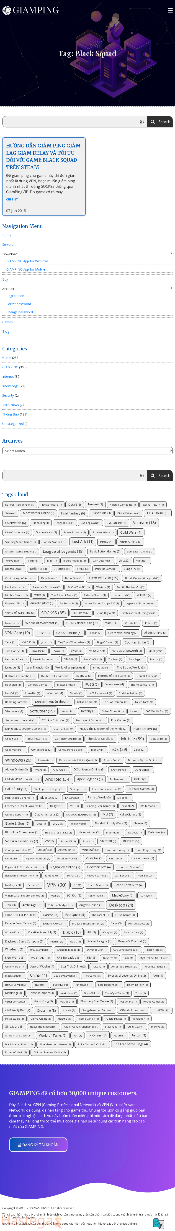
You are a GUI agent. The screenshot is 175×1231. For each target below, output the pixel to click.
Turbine (43, 633)
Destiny (88, 711)
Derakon (12, 858)
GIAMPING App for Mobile (25, 269)
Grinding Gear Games (100, 806)
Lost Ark (82, 541)
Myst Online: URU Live (154, 958)
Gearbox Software (47, 587)
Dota (41, 823)
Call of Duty (16, 789)
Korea (69, 1010)
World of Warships (19, 613)
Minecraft (90, 850)
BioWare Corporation (19, 676)
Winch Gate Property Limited (24, 895)
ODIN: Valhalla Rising (82, 623)
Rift (92, 932)
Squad (87, 841)
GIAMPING (10, 367)
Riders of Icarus (95, 595)
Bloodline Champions (21, 832)
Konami (68, 711)
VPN (57, 884)
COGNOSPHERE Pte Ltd (20, 915)
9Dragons (110, 932)
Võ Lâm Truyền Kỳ (21, 841)
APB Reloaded (68, 958)
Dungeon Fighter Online (144, 760)
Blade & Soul (17, 823)
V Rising (142, 560)
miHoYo (157, 1026)
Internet (8, 376)
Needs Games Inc (45, 659)
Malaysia (64, 1018)
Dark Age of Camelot (90, 720)
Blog (5, 331)
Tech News (10, 405)
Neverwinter (89, 832)
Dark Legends (102, 560)
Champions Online (18, 850)
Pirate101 (91, 993)
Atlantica (83, 676)
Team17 (56, 941)
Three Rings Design (148, 850)
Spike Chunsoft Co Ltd (92, 1044)
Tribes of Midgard (60, 905)
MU (108, 814)
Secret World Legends (20, 720)
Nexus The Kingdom (43, 1026)
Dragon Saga (14, 568)
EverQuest (75, 914)
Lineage (12, 667)
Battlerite (159, 739)
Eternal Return (153, 504)
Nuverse (11, 623)
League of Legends (63, 551)
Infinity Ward (79, 823)
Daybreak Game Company (24, 941)
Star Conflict (93, 659)
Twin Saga (136, 659)
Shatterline (119, 769)
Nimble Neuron (16, 595)
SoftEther (42, 711)
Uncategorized (13, 423)
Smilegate (77, 789)
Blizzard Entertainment (88, 923)
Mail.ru (156, 659)
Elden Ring (41, 522)
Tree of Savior (142, 858)
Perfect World (99, 797)
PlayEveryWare (51, 504)
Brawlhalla (113, 1026)
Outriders (116, 858)
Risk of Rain (96, 895)
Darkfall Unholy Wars (111, 823)
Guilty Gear (135, 1026)
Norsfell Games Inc (123, 504)
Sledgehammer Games (97, 1010)
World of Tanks (53, 1035)
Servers (7, 244)
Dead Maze (49, 578)
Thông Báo (10, 414)
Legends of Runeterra (140, 603)
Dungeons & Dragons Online (25, 728)
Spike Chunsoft (113, 711)
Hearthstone (37, 739)
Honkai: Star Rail (53, 542)
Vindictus (94, 858)
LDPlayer (147, 895)
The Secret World (130, 667)
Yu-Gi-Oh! (60, 769)
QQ (77, 885)
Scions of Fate (63, 729)
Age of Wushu (42, 966)
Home (6, 235)
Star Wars (14, 711)
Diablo (72, 932)
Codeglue (12, 738)
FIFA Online (158, 513)
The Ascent (100, 915)
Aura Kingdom (41, 603)
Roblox (151, 623)
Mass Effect (146, 875)
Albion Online (16, 769)
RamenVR (68, 841)
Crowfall (131, 623)
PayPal (127, 806)
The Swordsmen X (116, 702)
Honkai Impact (15, 587)
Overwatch (15, 523)
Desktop (121, 905)
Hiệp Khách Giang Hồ (19, 797)
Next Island (68, 993)
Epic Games (120, 720)
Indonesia (113, 832)
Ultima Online (41, 1018)
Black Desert (145, 729)
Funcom (139, 1035)
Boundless (13, 684)
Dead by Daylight (65, 975)
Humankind (121, 595)
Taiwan (94, 633)
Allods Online (155, 633)
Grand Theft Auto (128, 885)
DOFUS (140, 779)
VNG (74, 806)
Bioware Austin (67, 684)
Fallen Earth (144, 702)
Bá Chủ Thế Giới (78, 587)
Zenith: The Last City (130, 587)
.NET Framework (100, 693)
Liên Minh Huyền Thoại (52, 701)
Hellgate (56, 806)
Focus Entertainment (106, 789)
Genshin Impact (41, 993)
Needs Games (98, 885)
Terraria (73, 875)
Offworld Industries (133, 1010)
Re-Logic (135, 832)
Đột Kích (74, 895)
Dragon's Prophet (132, 941)
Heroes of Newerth (127, 651)
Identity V (156, 651)
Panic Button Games (105, 551)
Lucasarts (45, 760)
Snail (128, 958)
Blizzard (131, 841)
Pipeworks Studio (38, 858)
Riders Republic (74, 560)
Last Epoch (123, 875)
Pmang (40, 769)
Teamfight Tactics (117, 993)
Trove (141, 993)
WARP (39, 595)
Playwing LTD (14, 603)
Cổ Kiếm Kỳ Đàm (17, 1010)
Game (6, 357)
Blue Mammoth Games (55, 1044)
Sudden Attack (103, 532)
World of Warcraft (42, 623)
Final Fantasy (73, 513)
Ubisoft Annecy (147, 676)
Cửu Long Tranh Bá (126, 949)
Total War (161, 1010)
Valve (139, 749)
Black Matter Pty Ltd (19, 1044)
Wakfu (75, 941)
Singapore (14, 1026)
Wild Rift (144, 595)
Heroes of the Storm (114, 676)
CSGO (58, 651)
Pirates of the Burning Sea (139, 613)
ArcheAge (31, 905)
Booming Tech (137, 984)
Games (7, 322)
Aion (158, 975)
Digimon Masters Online (49, 1052)
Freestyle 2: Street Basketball (24, 806)
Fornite (34, 560)
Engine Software (142, 684)
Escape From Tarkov (20, 923)
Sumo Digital (105, 613)
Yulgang (99, 966)
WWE (55, 895)
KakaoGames (130, 814)
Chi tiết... (13, 199)
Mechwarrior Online (38, 513)
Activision (66, 850)
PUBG (92, 684)
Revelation (140, 1018)
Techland (98, 749)
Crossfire (46, 1010)
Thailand (115, 659)
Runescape (83, 984)
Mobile (132, 739)
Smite (82, 569)
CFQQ (57, 823)
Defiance (38, 569)
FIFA (91, 958)
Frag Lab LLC (65, 522)
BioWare (38, 651)
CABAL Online (69, 633)
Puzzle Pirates (116, 1018)
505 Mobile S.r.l (157, 711)
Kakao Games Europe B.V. (102, 603)
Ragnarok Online (65, 867)
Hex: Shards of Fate (58, 832)
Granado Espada (68, 949)
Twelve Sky (13, 560)
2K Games (81, 613)
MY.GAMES (97, 651)
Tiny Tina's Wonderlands (74, 642)
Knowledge (10, 386)
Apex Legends (90, 779)
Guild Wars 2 (14, 966)
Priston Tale (154, 949)
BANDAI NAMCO (54, 923)
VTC (49, 841)
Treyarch (110, 958)
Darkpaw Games (39, 684)
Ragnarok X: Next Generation (24, 867)
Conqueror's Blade (71, 749)
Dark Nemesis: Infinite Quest (78, 760)
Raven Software (75, 532)
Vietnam (144, 522)
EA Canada (73, 797)
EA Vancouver (96, 949)
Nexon (140, 823)
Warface (103, 587)
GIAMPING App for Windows (27, 261)
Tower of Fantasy (117, 850)
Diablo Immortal (46, 814)
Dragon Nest (46, 532)
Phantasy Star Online (96, 1001)
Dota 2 (74, 504)
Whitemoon (149, 806)
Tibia (10, 905)
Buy (5, 279)
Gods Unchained (130, 693)
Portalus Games (106, 568)
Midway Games (97, 875)
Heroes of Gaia (15, 659)
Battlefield (52, 875)
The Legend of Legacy (48, 789)
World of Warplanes (70, 667)
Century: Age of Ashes (19, 578)
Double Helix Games (55, 676)
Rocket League (99, 941)
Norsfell (11, 693)
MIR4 (52, 560)
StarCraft (108, 841)
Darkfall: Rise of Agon (19, 504)
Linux (124, 560)
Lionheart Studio (129, 867)
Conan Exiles (41, 749)
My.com (123, 797)
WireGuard (14, 949)
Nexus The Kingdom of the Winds (103, 728)
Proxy (106, 542)
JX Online (98, 1035)
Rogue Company (16, 984)
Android (57, 779)
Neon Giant (73, 578)
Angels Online (90, 905)
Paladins (156, 832)
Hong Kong (43, 1001)
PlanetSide (101, 513)
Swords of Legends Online (127, 975)
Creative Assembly (42, 932)
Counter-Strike (138, 642)
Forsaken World (68, 858)
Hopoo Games (153, 1001)
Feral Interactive (155, 966)
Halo (134, 711)
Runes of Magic (16, 1052)
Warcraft (55, 693)
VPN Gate (17, 632)
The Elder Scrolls (101, 739)
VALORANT (40, 958)
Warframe (115, 684)
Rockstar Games (141, 789)
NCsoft (40, 984)
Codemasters (14, 749)
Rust (77, 1035)
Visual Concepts (16, 1001)
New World (14, 958)
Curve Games (125, 915)
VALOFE (28, 642)
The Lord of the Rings (131, 1044)
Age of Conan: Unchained (81, 1026)
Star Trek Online (73, 966)
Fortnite (60, 985)
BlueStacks (49, 797)
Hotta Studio (14, 1018)
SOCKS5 (53, 613)
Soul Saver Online (139, 551)
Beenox (34, 885)
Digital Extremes (128, 513)
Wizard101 (13, 932)
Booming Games (16, 702)
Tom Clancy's (14, 651)
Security (8, 395)
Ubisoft (44, 850)
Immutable (101, 667)
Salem (10, 513)
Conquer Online (68, 739)
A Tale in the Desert (18, 1035)
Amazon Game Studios (20, 551)
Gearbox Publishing (122, 633)
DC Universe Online (89, 769)
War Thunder (38, 667)
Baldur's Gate (133, 932)
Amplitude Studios (124, 966)
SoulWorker (118, 779)
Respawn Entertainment (21, 875)
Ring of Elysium (107, 642)
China (38, 975)
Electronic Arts (99, 867)
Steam (70, 659)
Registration (15, 296)
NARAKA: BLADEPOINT (81, 814)
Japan (46, 642)
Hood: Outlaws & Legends (142, 578)
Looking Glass (90, 522)
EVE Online (116, 523)
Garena (50, 915)
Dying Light (143, 769)
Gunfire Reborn (16, 814)
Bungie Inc (132, 568)
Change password (19, 312)
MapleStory (123, 895)
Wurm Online (130, 542)
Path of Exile (103, 577)
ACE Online (128, 1001)
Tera (10, 642)
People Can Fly (88, 1018)
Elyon (76, 651)
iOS (119, 749)
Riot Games (92, 975)
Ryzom (119, 1035)
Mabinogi (13, 993)
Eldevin (76, 693)
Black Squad (14, 975)
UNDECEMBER (40, 949)
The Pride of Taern (64, 595)
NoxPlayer (13, 885)
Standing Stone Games (20, 542)
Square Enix (112, 760)
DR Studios (62, 568)
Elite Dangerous (109, 984)
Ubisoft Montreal (17, 532)
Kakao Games (87, 702)
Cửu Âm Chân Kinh (55, 720)
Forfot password (18, 304)
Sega (116, 923)
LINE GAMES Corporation (22, 779)
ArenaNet (32, 693)
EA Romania (69, 603)
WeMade (66, 1001)
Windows (18, 760)
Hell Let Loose (138, 923)
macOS (111, 623)
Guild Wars (131, 532)
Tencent (95, 504)
